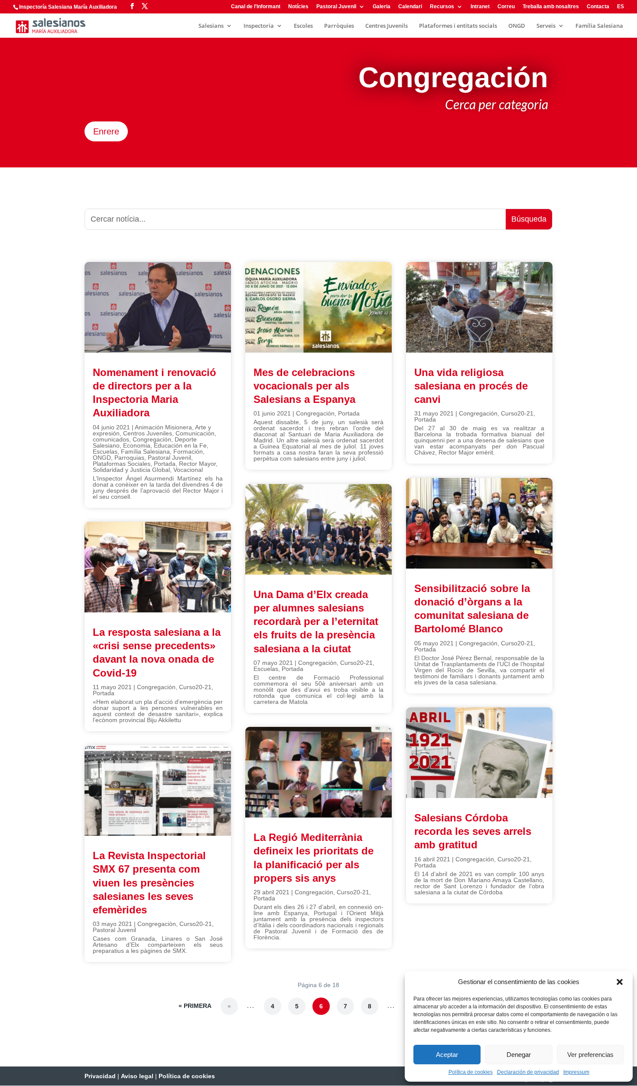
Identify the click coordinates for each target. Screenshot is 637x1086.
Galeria (381, 7)
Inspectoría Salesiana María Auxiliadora (68, 7)
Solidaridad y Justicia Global (131, 469)
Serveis (546, 26)
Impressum (576, 1072)
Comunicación (195, 433)
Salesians (211, 26)
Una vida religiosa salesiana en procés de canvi (471, 385)
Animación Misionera (163, 427)
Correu (506, 7)
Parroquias (129, 457)
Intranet (480, 7)
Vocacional (188, 469)
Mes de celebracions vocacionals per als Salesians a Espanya (304, 385)
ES (620, 7)
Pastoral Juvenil (336, 7)
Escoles (303, 26)
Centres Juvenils (386, 26)
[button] (619, 982)
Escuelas (105, 451)
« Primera (195, 1005)
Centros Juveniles (147, 433)
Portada (165, 463)
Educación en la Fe (180, 445)
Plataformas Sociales (121, 463)
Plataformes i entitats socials (458, 26)
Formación (188, 451)
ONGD (516, 26)
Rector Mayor (197, 463)
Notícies (298, 7)
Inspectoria (259, 26)
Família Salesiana (599, 26)
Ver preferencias (590, 1054)
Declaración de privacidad (528, 1072)
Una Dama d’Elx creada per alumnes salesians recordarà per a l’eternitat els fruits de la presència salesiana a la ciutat (316, 621)
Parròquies (339, 26)
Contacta (598, 7)
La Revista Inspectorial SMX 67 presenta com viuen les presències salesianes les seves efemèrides (149, 883)
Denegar (519, 1054)
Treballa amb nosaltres (551, 7)
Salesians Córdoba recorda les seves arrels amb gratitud (472, 831)
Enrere (106, 131)
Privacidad (100, 1076)
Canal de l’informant (255, 7)
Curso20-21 (195, 687)
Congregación (152, 439)
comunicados (111, 439)
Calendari (410, 7)
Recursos (442, 7)
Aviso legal (137, 1076)
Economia (136, 445)
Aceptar (447, 1054)
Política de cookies (470, 1072)
